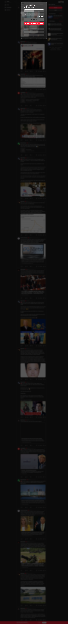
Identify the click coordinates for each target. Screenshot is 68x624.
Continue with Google (35, 28)
